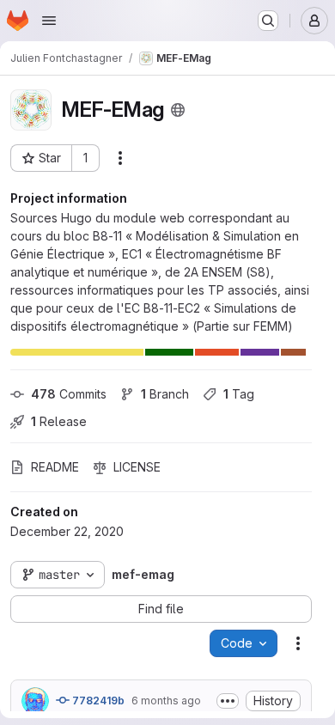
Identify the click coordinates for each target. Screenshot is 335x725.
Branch (165, 394)
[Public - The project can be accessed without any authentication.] (178, 110)
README (55, 467)
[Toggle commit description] (227, 701)
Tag (238, 394)
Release (59, 421)
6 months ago (166, 700)
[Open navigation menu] (49, 20)
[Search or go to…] (268, 20)
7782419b (97, 700)
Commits (69, 394)
